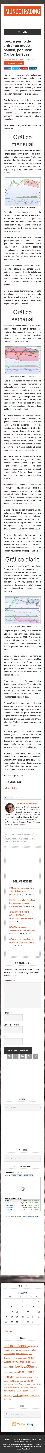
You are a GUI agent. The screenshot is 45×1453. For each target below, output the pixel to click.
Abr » (11, 1331)
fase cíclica (25, 1361)
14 (17, 1311)
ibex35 (6, 841)
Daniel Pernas (9, 1353)
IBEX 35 (34, 1367)
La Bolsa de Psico (11, 788)
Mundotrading (23, 11)
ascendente (33, 1346)
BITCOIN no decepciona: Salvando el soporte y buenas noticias (22, 930)
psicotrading (9, 1390)
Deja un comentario (14, 63)
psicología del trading (30, 1387)
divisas (17, 1358)
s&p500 (26, 1390)
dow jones (23, 1358)
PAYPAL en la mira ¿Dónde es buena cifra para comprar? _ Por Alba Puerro (22, 903)
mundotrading (27, 1384)
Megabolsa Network (29, 1439)
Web (6, 1036)
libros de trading (27, 1377)
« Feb (6, 1331)
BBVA (5, 1350)
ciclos (33, 1349)
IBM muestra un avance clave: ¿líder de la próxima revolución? (22, 891)
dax (30, 1353)
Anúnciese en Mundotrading (23, 1446)
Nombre (8, 1012)
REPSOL (19, 1391)
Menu (24, 31)
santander (33, 1391)
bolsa (18, 1350)
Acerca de (8, 798)
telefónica (8, 1395)
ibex (34, 839)
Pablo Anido (19, 1387)
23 (28, 1316)
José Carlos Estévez (17, 841)
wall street (25, 1396)
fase (18, 1361)
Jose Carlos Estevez (26, 803)
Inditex (6, 1372)
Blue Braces (11, 1350)
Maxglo (29, 1380)
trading (17, 1395)
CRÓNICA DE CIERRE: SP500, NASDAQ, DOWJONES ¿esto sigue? (20, 915)
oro (14, 1387)
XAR (31, 1395)
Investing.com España (32, 1216)
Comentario (9, 980)
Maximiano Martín (12, 1384)
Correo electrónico (12, 1024)
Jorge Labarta (13, 1372)
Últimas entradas (21, 798)
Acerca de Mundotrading (11, 1444)
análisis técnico (25, 839)
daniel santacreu (22, 1353)
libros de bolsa (19, 1377)
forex (11, 1366)
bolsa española (25, 1350)
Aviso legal (26, 1449)
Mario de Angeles (19, 1380)
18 (39, 1311)
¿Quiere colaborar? (27, 1444)
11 (39, 1306)
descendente (9, 1358)
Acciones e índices (22, 834)
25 (39, 1316)
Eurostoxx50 (10, 1361)
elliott (31, 1358)
